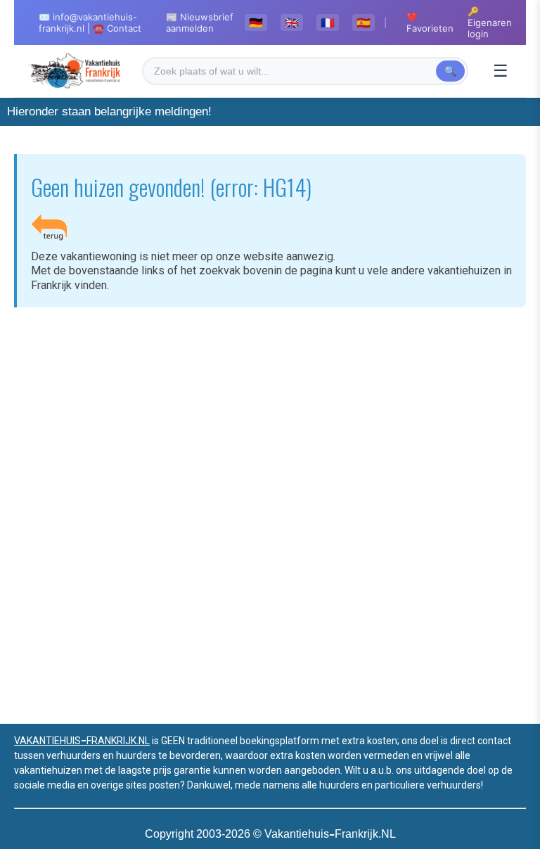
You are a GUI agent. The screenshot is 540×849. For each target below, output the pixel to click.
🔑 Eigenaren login (490, 22)
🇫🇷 (328, 22)
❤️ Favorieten (430, 22)
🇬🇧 (292, 22)
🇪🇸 (363, 22)
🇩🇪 (256, 22)
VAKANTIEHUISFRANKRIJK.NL (82, 740)
